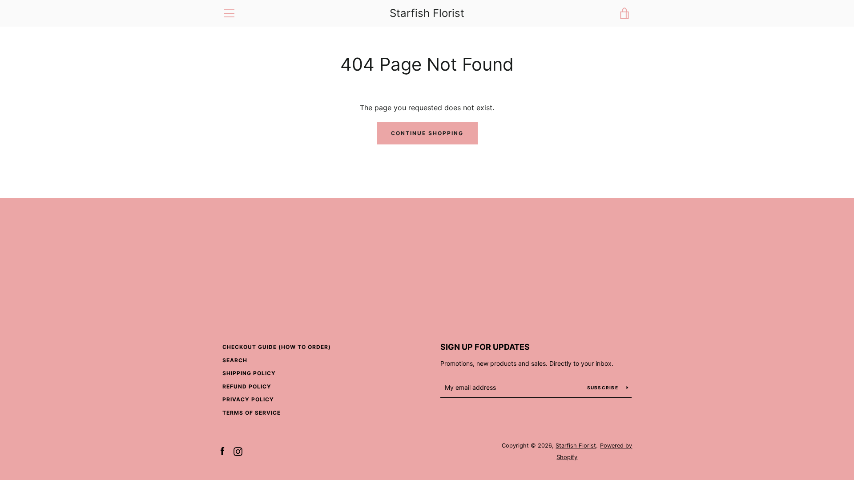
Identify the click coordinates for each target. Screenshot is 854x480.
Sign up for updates (485, 347)
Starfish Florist (427, 13)
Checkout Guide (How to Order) (276, 347)
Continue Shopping (427, 133)
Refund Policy (246, 386)
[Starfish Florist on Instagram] (238, 450)
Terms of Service (251, 412)
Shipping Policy (249, 373)
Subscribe (603, 387)
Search (234, 360)
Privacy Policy (248, 399)
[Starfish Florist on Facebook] (222, 450)
